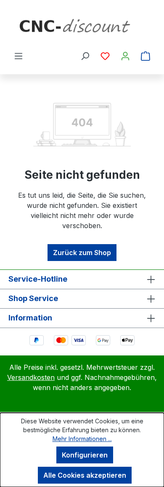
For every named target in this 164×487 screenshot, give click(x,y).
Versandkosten (31, 377)
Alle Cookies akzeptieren (84, 475)
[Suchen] (85, 55)
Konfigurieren (85, 455)
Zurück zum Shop (82, 252)
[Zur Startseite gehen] (82, 28)
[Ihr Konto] (125, 55)
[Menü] (18, 55)
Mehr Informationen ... (82, 438)
